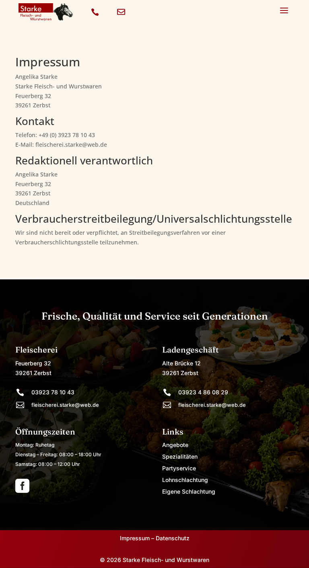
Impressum (135, 538)
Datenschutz (173, 538)
